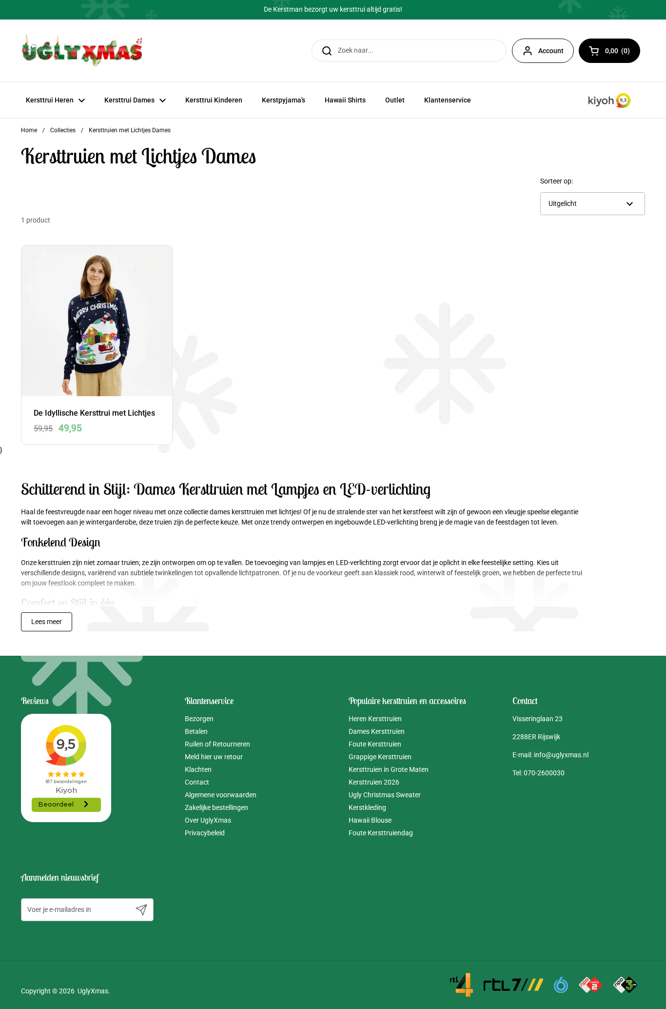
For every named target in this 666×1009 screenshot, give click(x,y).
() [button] (622, 52)
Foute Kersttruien (375, 744)
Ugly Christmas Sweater (385, 795)
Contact (197, 782)
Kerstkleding (367, 807)
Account (551, 51)
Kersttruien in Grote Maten (389, 769)
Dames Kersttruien (377, 731)
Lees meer (46, 622)
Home (29, 130)
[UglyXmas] (83, 50)
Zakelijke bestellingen (216, 807)
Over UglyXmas (208, 820)
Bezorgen (199, 719)
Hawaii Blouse (370, 820)
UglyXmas (93, 991)
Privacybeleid (205, 833)
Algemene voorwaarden (220, 795)
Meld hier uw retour (214, 757)
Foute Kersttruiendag (381, 833)
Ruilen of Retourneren (217, 744)
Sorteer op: (556, 181)
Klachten (198, 769)
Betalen (196, 731)
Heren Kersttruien (375, 719)
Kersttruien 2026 (374, 782)
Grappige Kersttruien (380, 757)
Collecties (63, 130)
